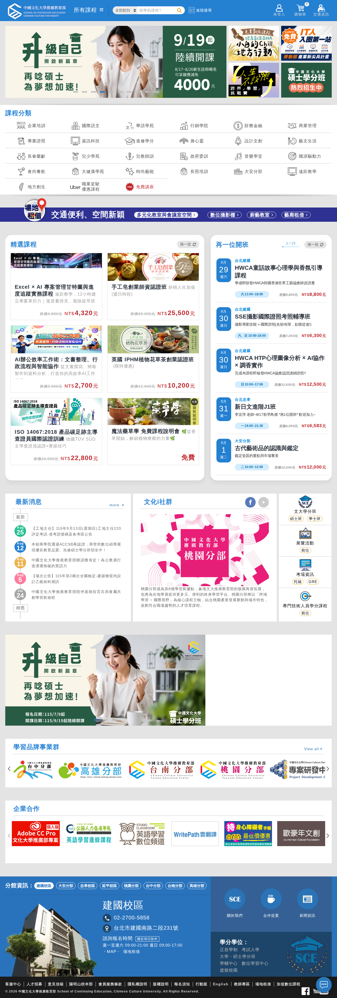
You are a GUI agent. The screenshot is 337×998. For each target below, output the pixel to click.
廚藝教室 (260, 215)
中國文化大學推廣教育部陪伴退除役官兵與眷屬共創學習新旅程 (76, 595)
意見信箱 (56, 984)
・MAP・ (112, 951)
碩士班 (296, 519)
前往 (305, 550)
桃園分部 (131, 886)
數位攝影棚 (223, 215)
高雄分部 (197, 886)
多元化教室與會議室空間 (165, 215)
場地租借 (131, 951)
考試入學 (251, 949)
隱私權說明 (137, 984)
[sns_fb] (250, 502)
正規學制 (229, 949)
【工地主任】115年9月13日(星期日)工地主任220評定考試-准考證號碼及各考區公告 (76, 531)
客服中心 (13, 984)
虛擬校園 (229, 970)
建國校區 (44, 886)
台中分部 (153, 886)
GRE (313, 582)
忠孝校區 (87, 886)
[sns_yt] (263, 502)
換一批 (185, 244)
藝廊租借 (295, 215)
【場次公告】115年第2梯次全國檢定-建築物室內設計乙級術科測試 (76, 579)
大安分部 (65, 886)
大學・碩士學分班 (238, 956)
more (116, 505)
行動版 (201, 984)
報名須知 (182, 984)
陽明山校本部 (81, 984)
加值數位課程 (288, 984)
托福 (298, 582)
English (221, 984)
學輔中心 (229, 963)
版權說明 (161, 984)
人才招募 (34, 984)
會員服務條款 (110, 984)
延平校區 (109, 886)
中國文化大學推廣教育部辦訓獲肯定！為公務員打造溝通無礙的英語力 (76, 563)
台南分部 (175, 886)
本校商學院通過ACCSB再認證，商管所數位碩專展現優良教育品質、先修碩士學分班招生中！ (76, 547)
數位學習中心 (255, 963)
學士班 (315, 519)
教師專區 (242, 984)
